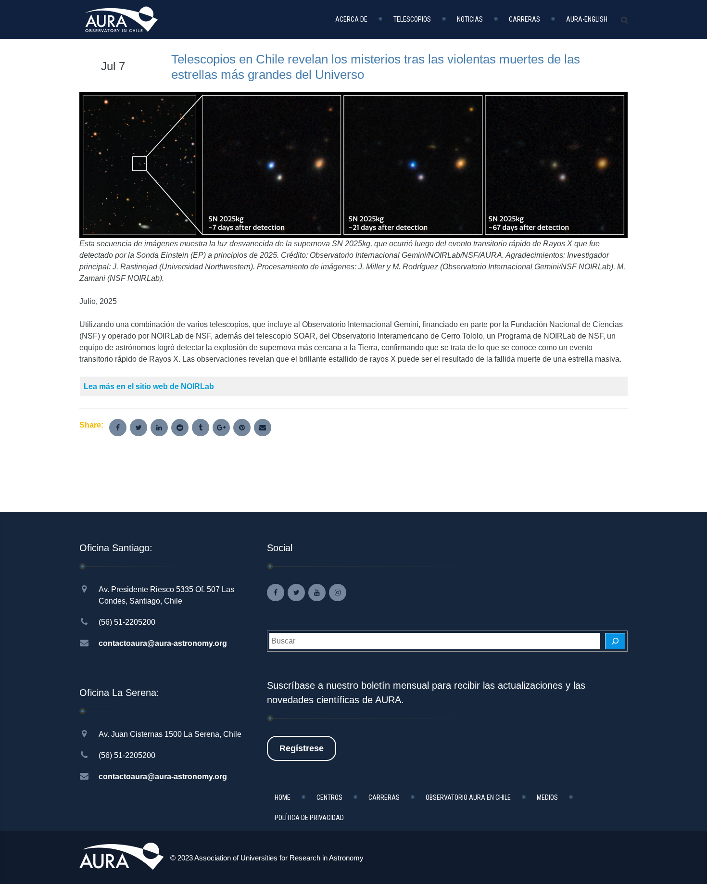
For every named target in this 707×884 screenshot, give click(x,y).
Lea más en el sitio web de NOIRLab (149, 386)
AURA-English (586, 19)
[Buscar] (615, 641)
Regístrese (301, 748)
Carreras (524, 19)
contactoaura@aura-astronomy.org (163, 643)
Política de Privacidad (309, 817)
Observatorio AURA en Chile (468, 797)
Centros (329, 797)
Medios (547, 797)
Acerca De (351, 19)
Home (282, 797)
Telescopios (412, 19)
